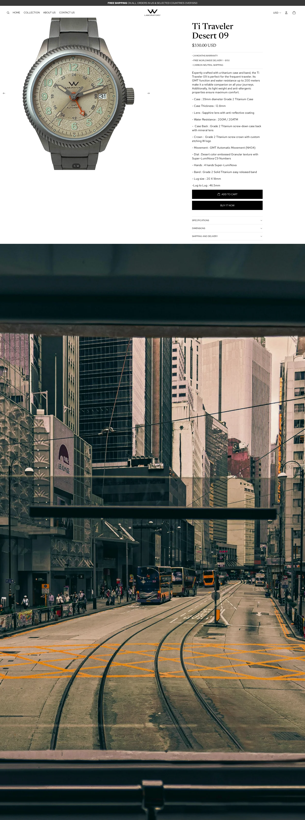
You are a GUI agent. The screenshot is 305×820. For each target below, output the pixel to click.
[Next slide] (149, 94)
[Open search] (8, 13)
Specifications (200, 220)
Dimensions (198, 228)
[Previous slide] (3, 94)
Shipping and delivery (205, 236)
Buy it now (227, 205)
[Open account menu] (286, 13)
